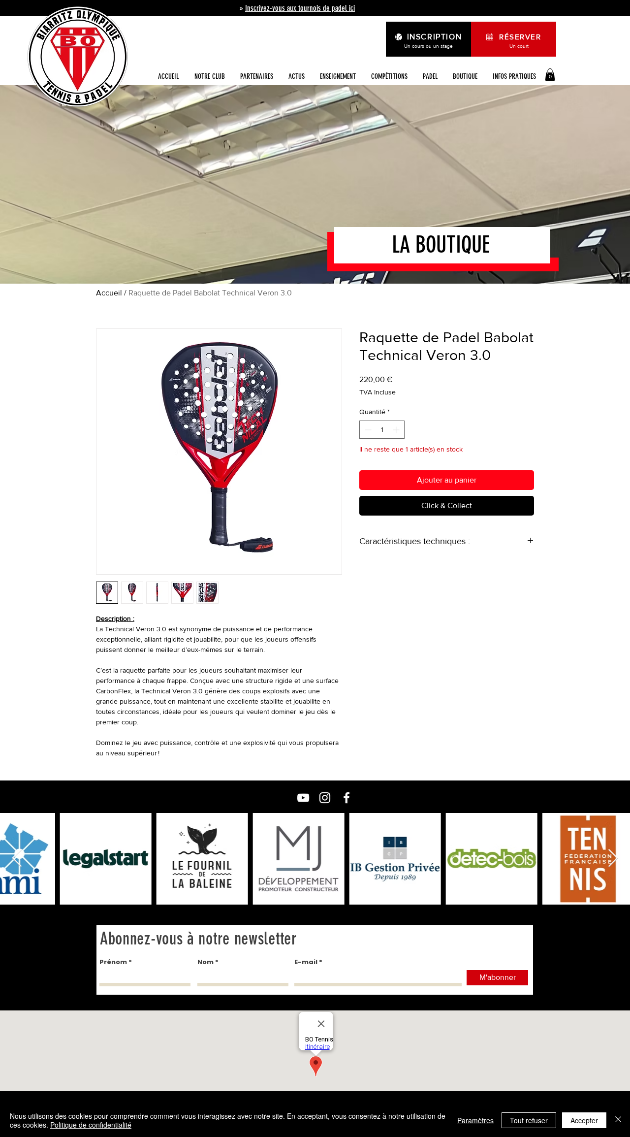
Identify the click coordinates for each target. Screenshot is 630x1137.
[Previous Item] (17, 858)
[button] (296, 76)
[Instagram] (324, 797)
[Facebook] (346, 797)
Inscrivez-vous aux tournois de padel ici (300, 8)
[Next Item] (613, 858)
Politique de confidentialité (90, 1125)
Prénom (113, 962)
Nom (205, 962)
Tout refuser (529, 1120)
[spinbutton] (382, 429)
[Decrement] (367, 429)
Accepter (584, 1120)
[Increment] (397, 429)
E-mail (305, 962)
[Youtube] (303, 797)
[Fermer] (618, 1120)
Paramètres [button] (475, 1120)
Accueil (109, 293)
